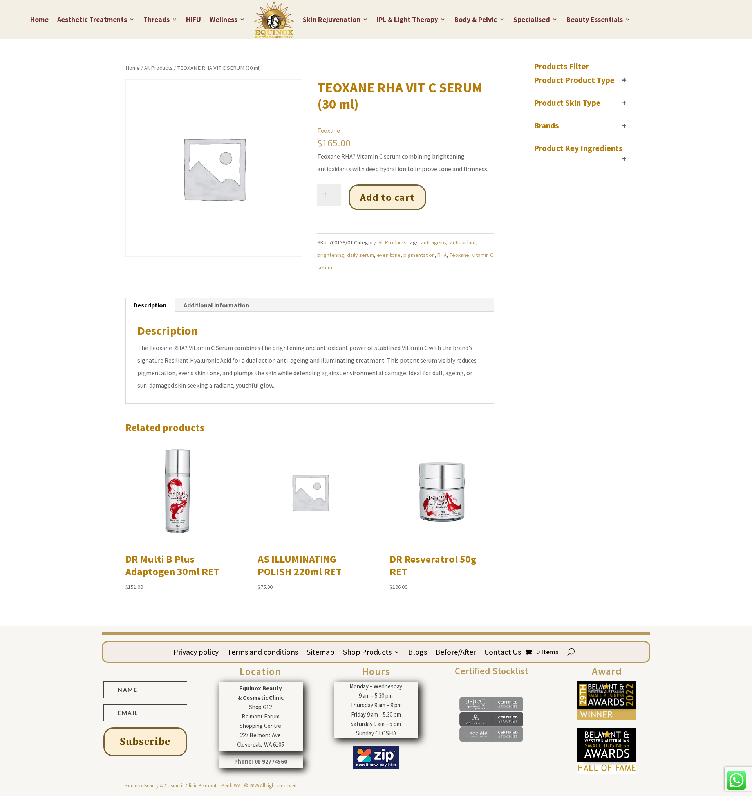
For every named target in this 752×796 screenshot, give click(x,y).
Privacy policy (196, 653)
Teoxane (328, 130)
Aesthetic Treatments (92, 19)
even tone (389, 254)
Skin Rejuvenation (331, 19)
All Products (158, 67)
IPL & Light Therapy (407, 19)
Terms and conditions (262, 653)
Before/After (456, 653)
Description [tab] (150, 305)
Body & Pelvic (475, 19)
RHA (442, 254)
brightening (330, 254)
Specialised (531, 19)
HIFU (193, 19)
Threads (156, 19)
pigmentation (419, 254)
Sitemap (320, 653)
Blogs (417, 653)
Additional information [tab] (216, 305)
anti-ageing (434, 242)
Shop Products (367, 653)
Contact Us (502, 653)
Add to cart (387, 197)
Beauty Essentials (594, 19)
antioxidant (463, 242)
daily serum (360, 254)
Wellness (223, 19)
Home (39, 19)
